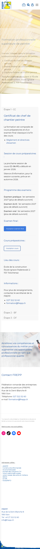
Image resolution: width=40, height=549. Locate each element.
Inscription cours (12, 248)
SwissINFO (7, 480)
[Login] (32, 5)
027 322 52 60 (13, 300)
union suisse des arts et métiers (15, 475)
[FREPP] (6, 5)
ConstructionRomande (12, 468)
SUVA (5, 479)
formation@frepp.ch (16, 303)
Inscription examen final (15, 229)
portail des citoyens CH (12, 471)
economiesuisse (9, 470)
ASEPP (5, 466)
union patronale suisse (12, 473)
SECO (5, 477)
